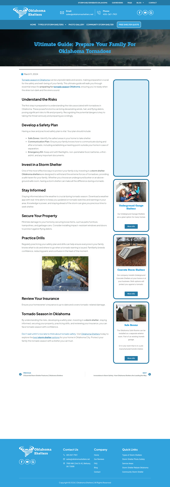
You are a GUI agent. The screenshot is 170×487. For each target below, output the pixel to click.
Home (33, 24)
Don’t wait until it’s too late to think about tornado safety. (49, 333)
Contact (153, 3)
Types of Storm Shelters (50, 24)
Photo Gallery (76, 24)
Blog (139, 3)
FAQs (130, 3)
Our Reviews (117, 3)
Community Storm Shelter (100, 24)
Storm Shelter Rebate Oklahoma (92, 3)
